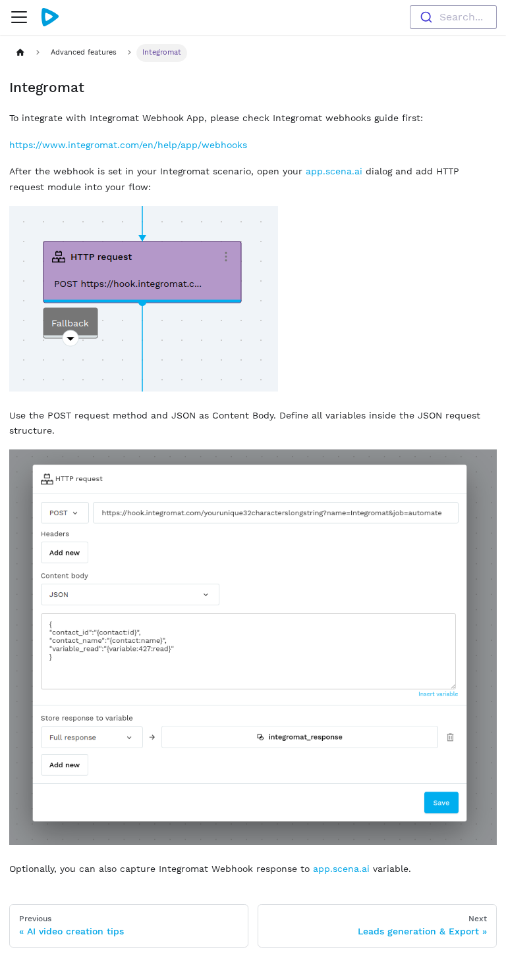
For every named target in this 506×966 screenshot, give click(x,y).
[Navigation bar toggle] (19, 17)
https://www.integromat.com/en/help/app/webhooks (128, 145)
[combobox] (453, 17)
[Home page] (20, 53)
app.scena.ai (334, 171)
